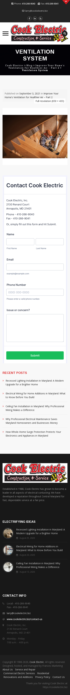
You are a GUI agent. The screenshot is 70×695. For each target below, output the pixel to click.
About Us (8, 669)
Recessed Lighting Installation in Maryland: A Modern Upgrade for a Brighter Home (35, 382)
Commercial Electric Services (19, 673)
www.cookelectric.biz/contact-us (24, 619)
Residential (43, 673)
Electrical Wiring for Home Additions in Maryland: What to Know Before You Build (35, 395)
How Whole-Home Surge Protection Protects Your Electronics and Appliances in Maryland (33, 433)
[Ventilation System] (35, 136)
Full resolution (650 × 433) (50, 101)
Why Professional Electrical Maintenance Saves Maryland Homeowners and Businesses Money (32, 420)
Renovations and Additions (18, 677)
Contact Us (58, 677)
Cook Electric (37, 662)
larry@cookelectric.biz (36, 10)
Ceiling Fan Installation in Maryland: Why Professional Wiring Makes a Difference (35, 408)
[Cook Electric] (35, 33)
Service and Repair (25, 669)
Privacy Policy (42, 677)
